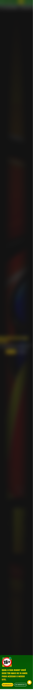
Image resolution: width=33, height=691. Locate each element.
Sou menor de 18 (20, 684)
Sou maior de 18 (8, 684)
